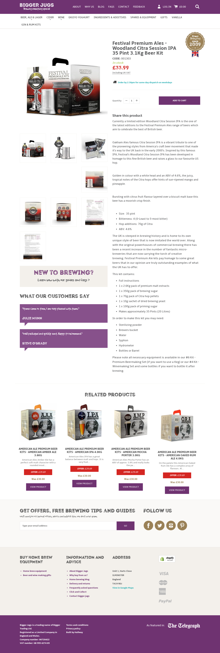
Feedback (139, 6)
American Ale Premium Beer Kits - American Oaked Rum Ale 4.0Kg (177, 455)
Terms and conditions (77, 625)
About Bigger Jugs (78, 571)
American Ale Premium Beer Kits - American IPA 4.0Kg (84, 450)
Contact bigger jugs (79, 596)
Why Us (89, 6)
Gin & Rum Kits (31, 24)
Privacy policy (73, 628)
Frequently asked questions (83, 587)
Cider (50, 17)
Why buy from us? (78, 575)
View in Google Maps (123, 587)
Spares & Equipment (143, 17)
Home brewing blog (79, 579)
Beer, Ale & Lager (31, 17)
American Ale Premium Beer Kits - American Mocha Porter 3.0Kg (130, 452)
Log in (167, 6)
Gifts (163, 17)
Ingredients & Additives (110, 17)
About (77, 6)
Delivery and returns (79, 583)
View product (38, 487)
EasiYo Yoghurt (79, 17)
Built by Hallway (74, 632)
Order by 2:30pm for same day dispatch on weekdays (145, 82)
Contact (123, 6)
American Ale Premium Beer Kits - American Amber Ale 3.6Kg (38, 452)
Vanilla (177, 17)
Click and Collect (77, 591)
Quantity (116, 100)
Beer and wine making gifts (37, 575)
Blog (101, 6)
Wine (61, 17)
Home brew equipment (35, 571)
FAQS (111, 6)
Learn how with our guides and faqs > (64, 280)
